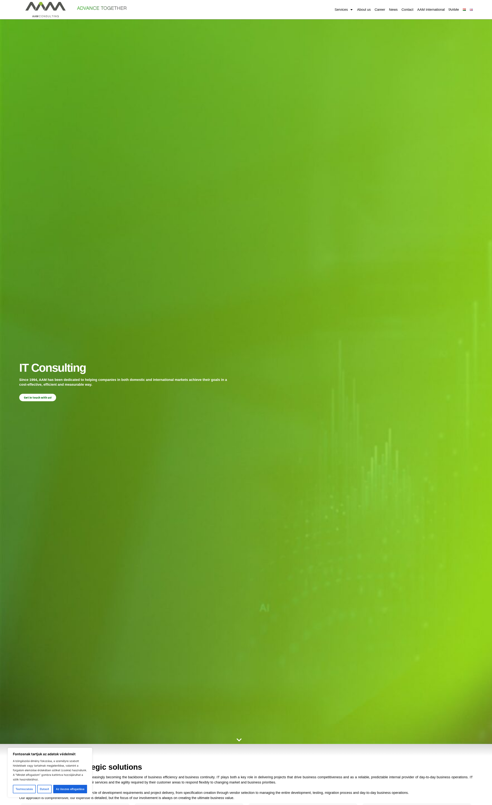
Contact (407, 10)
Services (341, 10)
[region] (50, 772)
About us (364, 10)
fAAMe (454, 10)
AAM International (431, 10)
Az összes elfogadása (70, 789)
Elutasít (44, 789)
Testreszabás (24, 789)
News (393, 10)
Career (380, 10)
